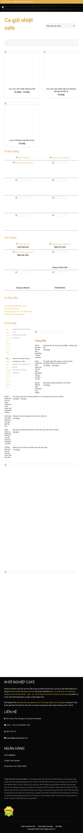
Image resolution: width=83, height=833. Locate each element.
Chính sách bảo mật (28, 826)
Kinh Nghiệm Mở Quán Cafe (16, 306)
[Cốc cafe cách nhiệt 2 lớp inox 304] (22, 68)
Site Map (58, 826)
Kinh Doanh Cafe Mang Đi (15, 314)
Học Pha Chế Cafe (12, 309)
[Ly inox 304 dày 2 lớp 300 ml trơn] (22, 119)
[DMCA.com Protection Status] (9, 816)
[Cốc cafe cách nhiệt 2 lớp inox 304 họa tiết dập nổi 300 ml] (61, 68)
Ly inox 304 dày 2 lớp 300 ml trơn (22, 140)
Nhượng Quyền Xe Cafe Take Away (18, 311)
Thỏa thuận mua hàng (45, 826)
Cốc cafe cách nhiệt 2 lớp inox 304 (22, 89)
